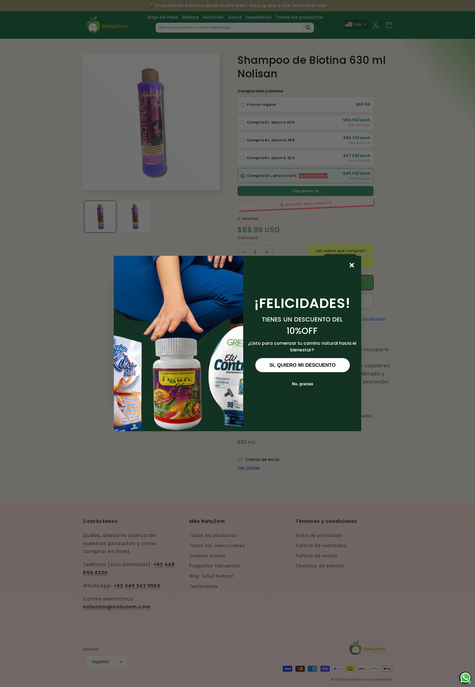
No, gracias (302, 384)
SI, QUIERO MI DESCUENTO (302, 365)
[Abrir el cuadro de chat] (465, 678)
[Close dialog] (352, 265)
